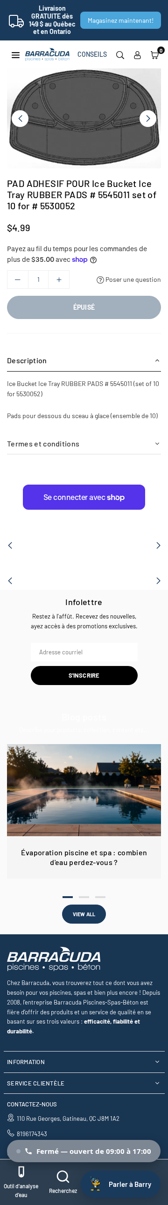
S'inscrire (84, 675)
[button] (154, 54)
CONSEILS (92, 54)
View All (84, 914)
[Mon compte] (137, 54)
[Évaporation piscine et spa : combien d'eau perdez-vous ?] (84, 790)
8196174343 (32, 1134)
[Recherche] (120, 54)
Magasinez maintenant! (121, 20)
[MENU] (15, 54)
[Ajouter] (59, 279)
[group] (84, 118)
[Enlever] (17, 279)
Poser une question (132, 279)
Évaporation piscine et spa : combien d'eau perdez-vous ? (84, 857)
